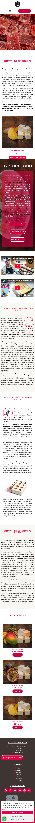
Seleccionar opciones (17, 157)
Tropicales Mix (17, 651)
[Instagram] (10, 790)
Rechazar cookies (17, 816)
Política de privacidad (18, 819)
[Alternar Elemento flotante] (4, 819)
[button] (9, 10)
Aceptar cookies (17, 813)
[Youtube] (20, 790)
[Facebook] (6, 790)
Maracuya (17, 688)
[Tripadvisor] (29, 790)
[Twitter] (15, 790)
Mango (17, 724)
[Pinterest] (24, 790)
